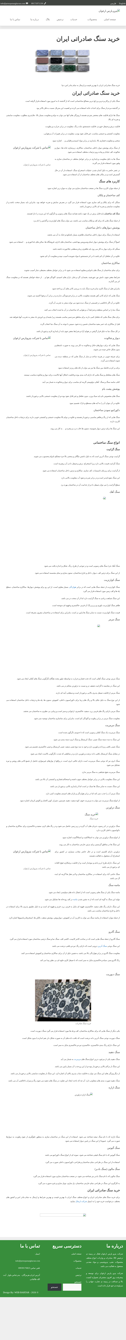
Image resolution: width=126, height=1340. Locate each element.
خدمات (73, 19)
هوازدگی (72, 587)
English (122, 3)
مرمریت (77, 1059)
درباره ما (34, 19)
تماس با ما (15, 19)
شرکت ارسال (81, 1201)
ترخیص (60, 19)
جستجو (78, 1282)
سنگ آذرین (102, 946)
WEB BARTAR (21, 1292)
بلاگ (48, 19)
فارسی (113, 3)
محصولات (92, 19)
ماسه (75, 899)
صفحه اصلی (110, 19)
